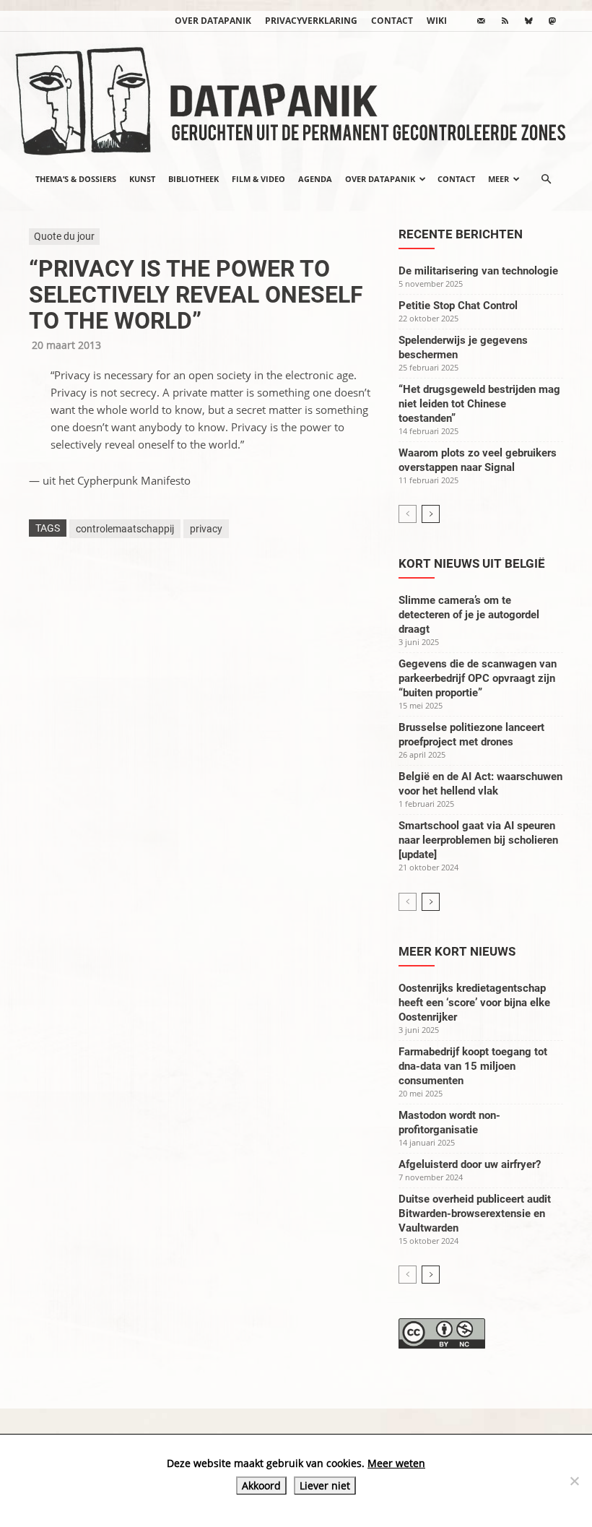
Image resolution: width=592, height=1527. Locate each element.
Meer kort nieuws (457, 951)
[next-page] (431, 514)
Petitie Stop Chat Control (458, 305)
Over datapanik (213, 20)
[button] (545, 179)
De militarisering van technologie (478, 270)
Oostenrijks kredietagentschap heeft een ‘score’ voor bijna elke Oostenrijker (474, 1003)
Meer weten (396, 1463)
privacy (206, 529)
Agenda (315, 178)
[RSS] (504, 21)
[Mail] (481, 21)
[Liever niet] (574, 1481)
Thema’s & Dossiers (75, 178)
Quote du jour (64, 236)
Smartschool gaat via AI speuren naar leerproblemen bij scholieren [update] (478, 840)
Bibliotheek (193, 178)
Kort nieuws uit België (472, 563)
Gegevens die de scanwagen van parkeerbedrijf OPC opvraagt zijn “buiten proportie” (478, 678)
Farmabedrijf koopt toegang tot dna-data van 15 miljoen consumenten (473, 1066)
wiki (437, 20)
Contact (392, 20)
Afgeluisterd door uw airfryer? (470, 1164)
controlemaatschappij (125, 529)
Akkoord (261, 1485)
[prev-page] (408, 514)
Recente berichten (461, 234)
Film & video (258, 178)
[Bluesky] (528, 21)
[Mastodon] (552, 21)
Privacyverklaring (311, 20)
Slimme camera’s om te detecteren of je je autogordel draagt (469, 615)
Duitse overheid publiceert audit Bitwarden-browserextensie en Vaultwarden (475, 1213)
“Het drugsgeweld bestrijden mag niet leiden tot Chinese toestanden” (479, 404)
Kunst (142, 178)
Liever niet (325, 1485)
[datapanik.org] (296, 97)
